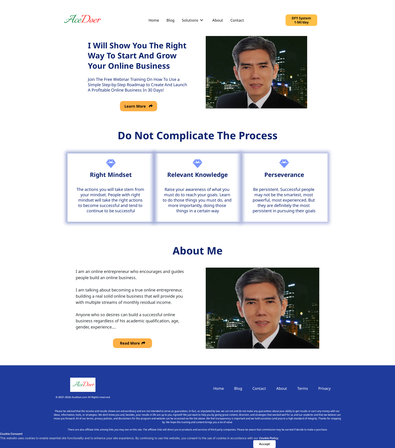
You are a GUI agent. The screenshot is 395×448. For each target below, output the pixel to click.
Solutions (190, 20)
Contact (237, 20)
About (217, 20)
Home (154, 20)
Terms (302, 388)
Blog (170, 20)
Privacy (324, 388)
